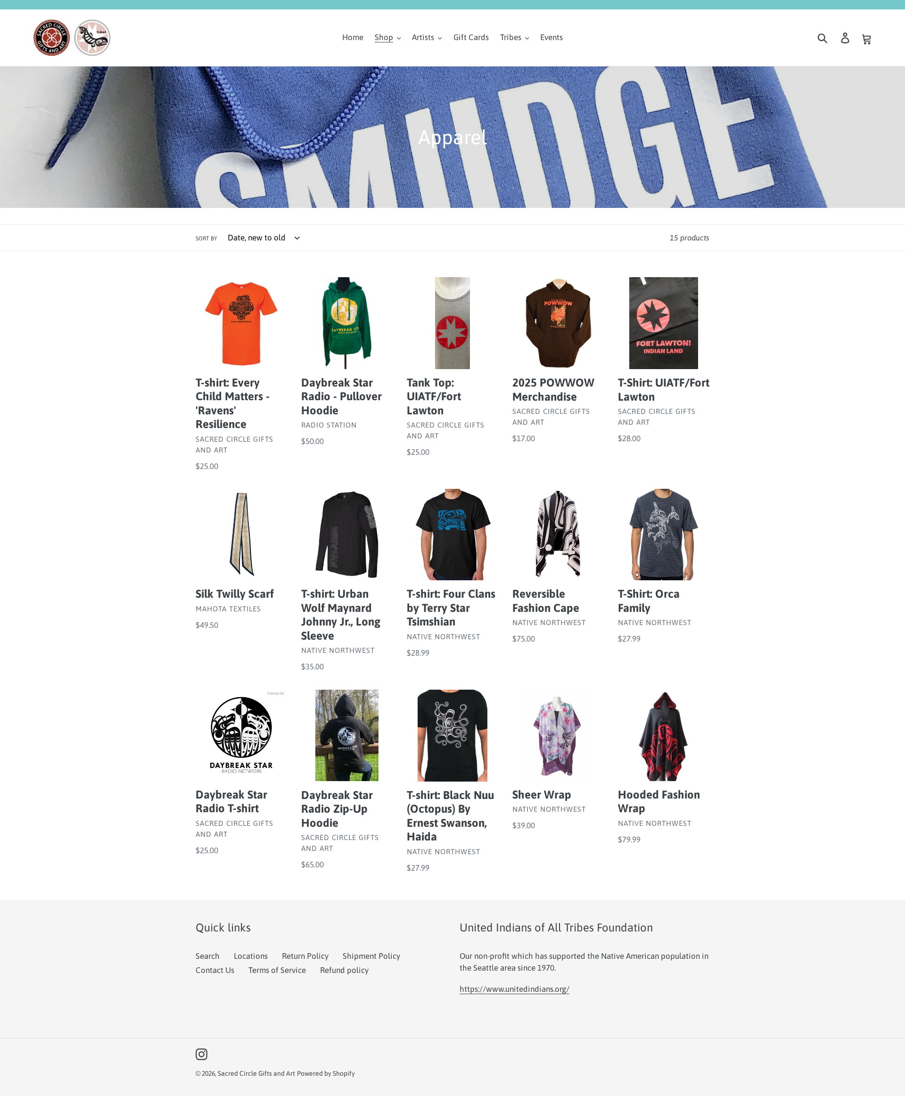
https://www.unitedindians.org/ (514, 989)
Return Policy (305, 956)
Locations (251, 956)
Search (208, 956)
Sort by (206, 238)
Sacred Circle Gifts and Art (256, 1073)
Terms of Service (277, 970)
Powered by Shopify (326, 1073)
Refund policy (344, 970)
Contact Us (215, 970)
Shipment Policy (371, 956)
